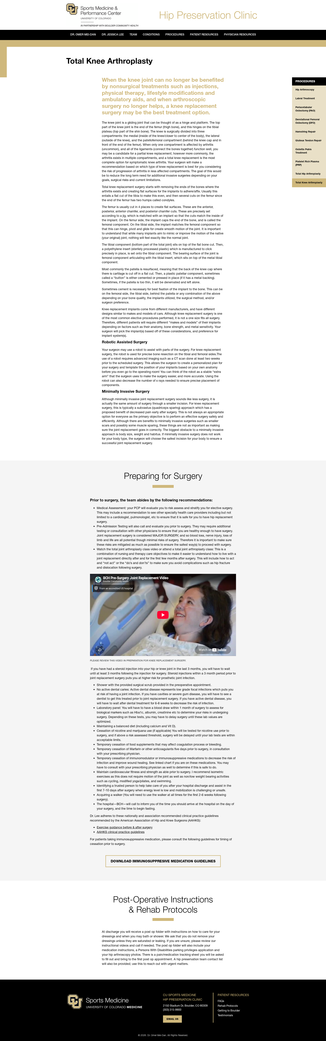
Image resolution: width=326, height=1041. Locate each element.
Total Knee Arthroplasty (308, 183)
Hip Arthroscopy (304, 90)
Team (133, 35)
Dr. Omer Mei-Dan (83, 35)
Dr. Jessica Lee (113, 35)
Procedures (174, 35)
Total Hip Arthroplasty (307, 174)
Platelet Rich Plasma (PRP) (307, 163)
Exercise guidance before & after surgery (124, 827)
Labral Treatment (305, 99)
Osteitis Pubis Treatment (303, 151)
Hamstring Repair (305, 132)
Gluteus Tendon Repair (308, 141)
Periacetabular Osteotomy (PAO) (305, 109)
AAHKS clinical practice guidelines (120, 832)
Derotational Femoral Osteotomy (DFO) (307, 121)
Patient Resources (204, 35)
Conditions (151, 35)
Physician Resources (240, 35)
